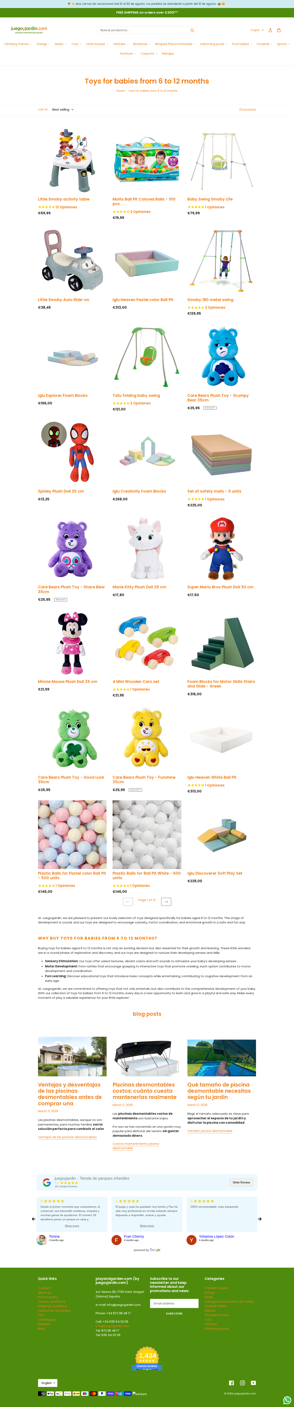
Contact (44, 1288)
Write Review (241, 1182)
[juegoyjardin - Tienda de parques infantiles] (47, 1182)
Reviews (44, 1324)
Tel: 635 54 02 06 (108, 1335)
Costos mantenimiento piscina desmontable (136, 1146)
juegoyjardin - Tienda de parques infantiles (92, 1178)
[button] (257, 30)
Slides (209, 1297)
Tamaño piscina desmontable (209, 1131)
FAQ (41, 1315)
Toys (208, 1319)
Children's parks (216, 1288)
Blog (41, 1328)
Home (121, 91)
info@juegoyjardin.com (113, 1326)
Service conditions (51, 1301)
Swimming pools (217, 1328)
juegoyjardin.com (245, 1393)
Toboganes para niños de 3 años (229, 1301)
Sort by (43, 109)
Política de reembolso (54, 1310)
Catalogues (47, 1319)
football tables (216, 1306)
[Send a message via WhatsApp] (287, 1400)
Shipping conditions (52, 1306)
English (47, 1383)
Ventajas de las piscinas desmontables (67, 1137)
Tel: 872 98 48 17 (107, 1330)
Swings (210, 1292)
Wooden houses (217, 1315)
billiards (210, 1310)
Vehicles (211, 1324)
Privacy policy (48, 1297)
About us (44, 1292)
